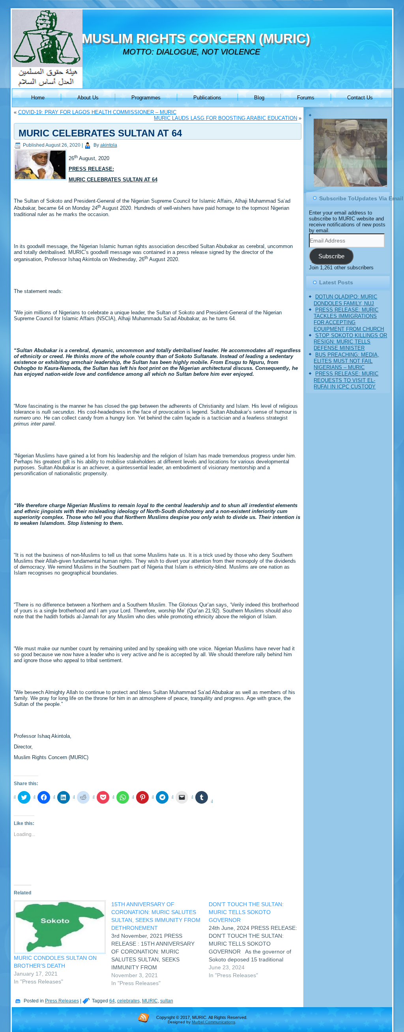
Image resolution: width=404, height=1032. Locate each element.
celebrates (128, 1001)
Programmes (146, 98)
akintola (108, 145)
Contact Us (360, 98)
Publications (207, 98)
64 (112, 1001)
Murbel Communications (213, 1022)
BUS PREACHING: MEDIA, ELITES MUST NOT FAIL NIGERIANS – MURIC (346, 369)
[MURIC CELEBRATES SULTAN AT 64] (41, 180)
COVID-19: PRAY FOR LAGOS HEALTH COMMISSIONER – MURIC (97, 112)
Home (38, 98)
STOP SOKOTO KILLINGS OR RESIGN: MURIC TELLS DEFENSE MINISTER (350, 349)
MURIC (150, 1001)
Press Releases (62, 1001)
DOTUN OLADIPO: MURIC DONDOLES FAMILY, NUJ (345, 308)
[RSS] (143, 1017)
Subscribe (331, 264)
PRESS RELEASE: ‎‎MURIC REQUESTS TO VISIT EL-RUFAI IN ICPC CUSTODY (346, 388)
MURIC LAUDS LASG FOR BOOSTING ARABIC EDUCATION (225, 118)
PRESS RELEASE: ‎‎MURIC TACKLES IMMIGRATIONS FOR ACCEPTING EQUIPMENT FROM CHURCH (349, 327)
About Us (88, 98)
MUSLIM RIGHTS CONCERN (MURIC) (196, 38)
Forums (305, 98)
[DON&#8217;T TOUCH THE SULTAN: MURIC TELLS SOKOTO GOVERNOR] (257, 939)
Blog (259, 98)
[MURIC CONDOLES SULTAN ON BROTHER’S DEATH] (58, 927)
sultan (166, 1001)
